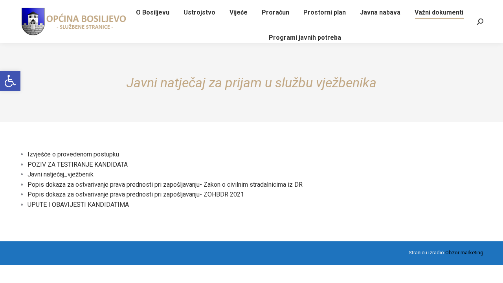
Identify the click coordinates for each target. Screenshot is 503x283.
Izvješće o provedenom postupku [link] (73, 154)
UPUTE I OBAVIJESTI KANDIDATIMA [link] (78, 204)
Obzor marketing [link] (464, 252)
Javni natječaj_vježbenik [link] (61, 174)
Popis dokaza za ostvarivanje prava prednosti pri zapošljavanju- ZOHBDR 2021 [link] (136, 194)
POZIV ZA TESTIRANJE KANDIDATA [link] (78, 164)
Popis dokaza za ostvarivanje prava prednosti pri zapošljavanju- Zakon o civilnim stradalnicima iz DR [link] (165, 184)
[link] (10, 81)
